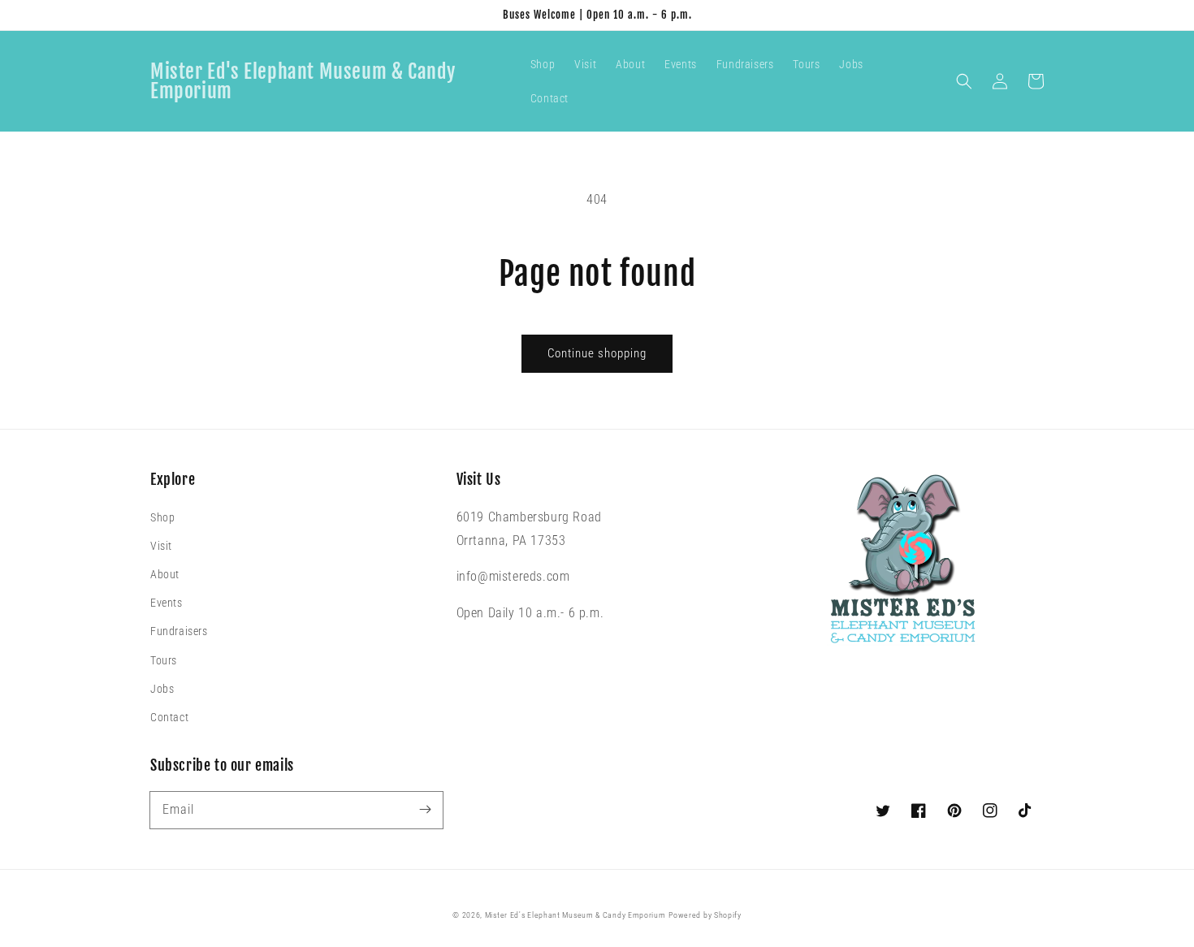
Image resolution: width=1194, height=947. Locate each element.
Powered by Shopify (705, 914)
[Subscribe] (425, 810)
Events (166, 602)
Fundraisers (179, 631)
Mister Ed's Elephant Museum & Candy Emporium (575, 914)
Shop (162, 517)
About (165, 574)
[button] (964, 81)
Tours (163, 660)
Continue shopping (597, 353)
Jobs (162, 688)
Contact (169, 717)
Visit (161, 545)
